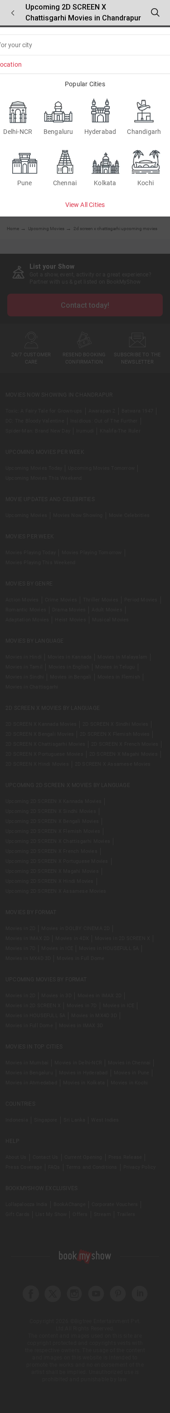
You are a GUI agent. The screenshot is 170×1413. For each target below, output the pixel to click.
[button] (13, 13)
